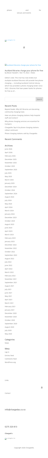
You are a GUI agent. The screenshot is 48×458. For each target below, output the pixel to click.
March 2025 (9, 180)
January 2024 (10, 214)
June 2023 (8, 228)
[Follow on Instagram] (28, 19)
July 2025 (8, 173)
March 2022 (9, 272)
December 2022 (11, 245)
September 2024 (11, 193)
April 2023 (8, 231)
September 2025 (11, 169)
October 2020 (10, 320)
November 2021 (11, 279)
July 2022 (8, 262)
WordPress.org (10, 362)
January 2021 (10, 310)
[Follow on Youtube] (24, 19)
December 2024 (11, 187)
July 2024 (8, 200)
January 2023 (10, 241)
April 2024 (8, 207)
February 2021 (10, 306)
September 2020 (11, 324)
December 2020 (11, 313)
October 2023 (10, 221)
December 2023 (11, 217)
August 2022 (9, 259)
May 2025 (8, 176)
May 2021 (8, 296)
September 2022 (11, 255)
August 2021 (9, 286)
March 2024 (9, 210)
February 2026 (10, 156)
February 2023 (10, 238)
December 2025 (11, 159)
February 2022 (10, 276)
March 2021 (9, 303)
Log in (7, 352)
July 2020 (8, 330)
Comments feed (11, 359)
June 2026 (8, 149)
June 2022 (8, 265)
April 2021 (8, 300)
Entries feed (9, 355)
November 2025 (11, 163)
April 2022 (8, 269)
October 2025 (10, 166)
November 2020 (11, 317)
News (33, 73)
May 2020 (8, 334)
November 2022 (11, 248)
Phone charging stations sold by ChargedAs (21, 133)
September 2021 (11, 282)
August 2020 (9, 327)
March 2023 (9, 235)
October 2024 (10, 190)
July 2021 (8, 289)
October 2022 (10, 252)
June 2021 (8, 293)
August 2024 (9, 197)
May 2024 (8, 204)
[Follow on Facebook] (19, 19)
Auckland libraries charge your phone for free (24, 70)
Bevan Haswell (12, 73)
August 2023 (9, 224)
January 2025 (10, 183)
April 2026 (8, 152)
